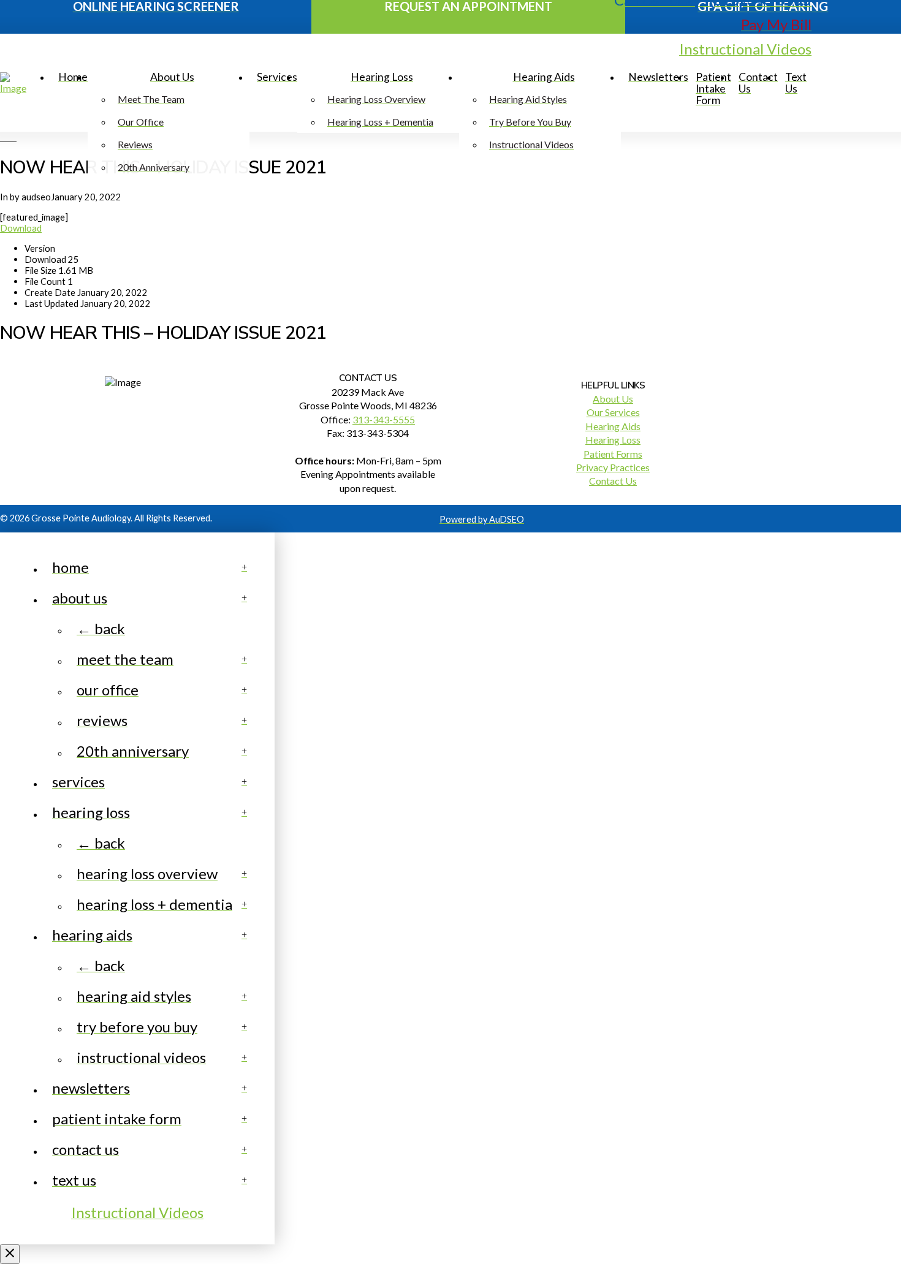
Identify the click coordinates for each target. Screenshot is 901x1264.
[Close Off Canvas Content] (10, 1254)
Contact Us (613, 480)
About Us (613, 398)
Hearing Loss (613, 439)
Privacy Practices (613, 467)
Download (21, 227)
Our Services (613, 412)
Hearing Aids (613, 426)
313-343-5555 (383, 419)
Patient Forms (613, 454)
